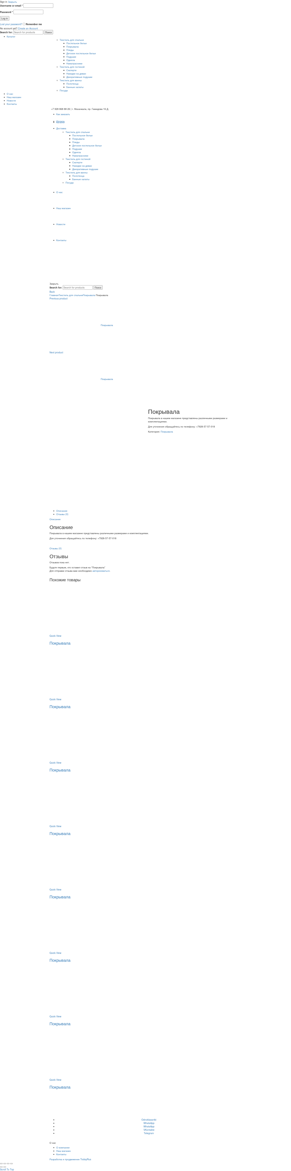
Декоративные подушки (79, 77)
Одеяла (70, 60)
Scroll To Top (7, 1169)
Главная (54, 295)
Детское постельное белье (81, 53)
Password (6, 12)
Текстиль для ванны (71, 80)
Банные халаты (75, 87)
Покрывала (72, 46)
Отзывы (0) (62, 514)
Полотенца (72, 83)
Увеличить (55, 507)
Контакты (12, 103)
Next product (56, 352)
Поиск (48, 32)
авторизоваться (101, 570)
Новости (11, 100)
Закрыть (12, 1)
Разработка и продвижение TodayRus (70, 1159)
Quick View (55, 635)
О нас (10, 93)
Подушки (71, 56)
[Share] (4, 1163)
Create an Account (28, 28)
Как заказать (63, 114)
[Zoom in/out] (11, 1163)
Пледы (70, 50)
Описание (61, 510)
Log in (4, 18)
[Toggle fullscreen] (8, 1163)
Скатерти (71, 70)
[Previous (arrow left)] (1, 1166)
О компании (63, 1147)
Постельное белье (76, 43)
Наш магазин (14, 97)
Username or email (11, 5)
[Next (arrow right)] (4, 1166)
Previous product (59, 298)
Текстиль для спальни (72, 39)
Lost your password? (11, 24)
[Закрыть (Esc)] (1, 1163)
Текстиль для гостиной (72, 66)
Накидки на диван (76, 73)
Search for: (6, 32)
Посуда (64, 90)
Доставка (61, 128)
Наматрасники (74, 63)
